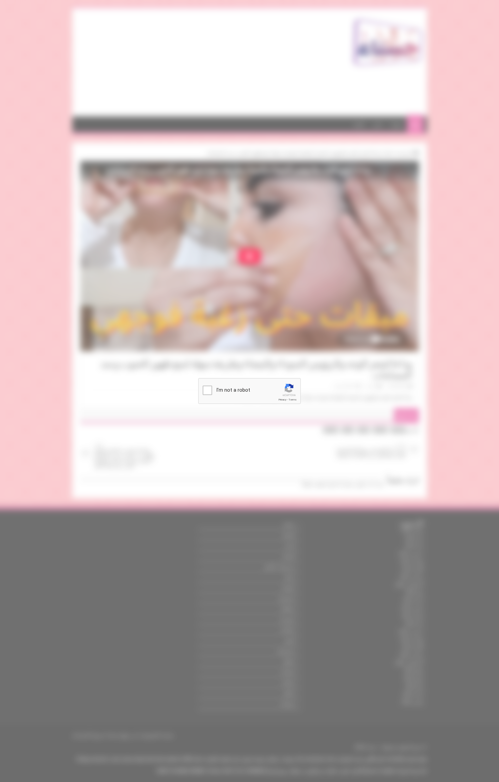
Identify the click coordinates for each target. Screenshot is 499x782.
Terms (293, 399)
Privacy (282, 399)
